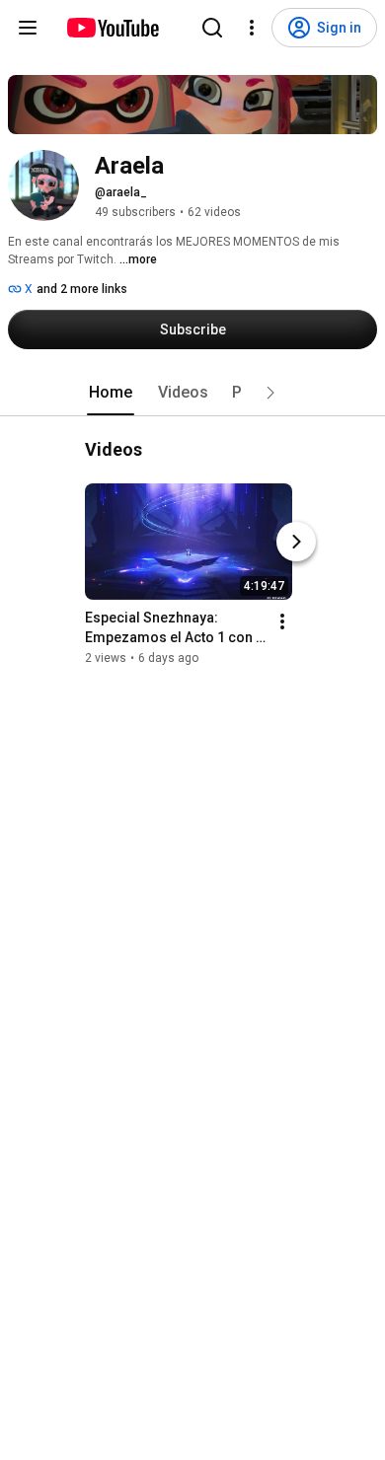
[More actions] (282, 621)
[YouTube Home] (112, 27)
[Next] (296, 541)
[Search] (212, 27)
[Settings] (252, 27)
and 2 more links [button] (82, 289)
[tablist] (192, 392)
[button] (270, 392)
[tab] (110, 392)
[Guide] (27, 27)
